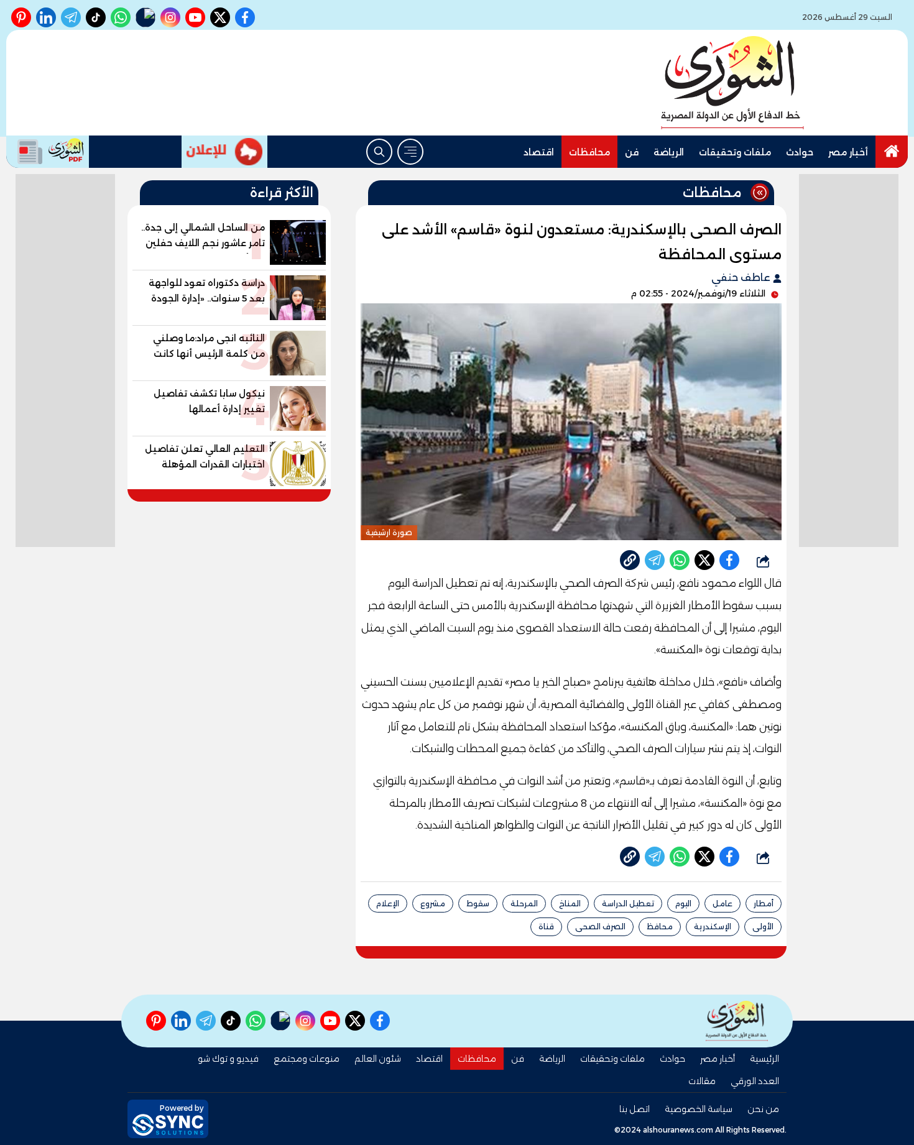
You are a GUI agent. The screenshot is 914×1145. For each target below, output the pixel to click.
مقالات (702, 1081)
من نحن (763, 1109)
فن (632, 152)
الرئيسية (764, 1058)
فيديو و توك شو (228, 1058)
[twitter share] (704, 560)
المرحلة (524, 903)
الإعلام (387, 903)
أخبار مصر (848, 152)
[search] (379, 152)
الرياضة (668, 152)
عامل (722, 903)
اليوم (683, 903)
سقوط (477, 903)
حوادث (799, 152)
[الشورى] (732, 82)
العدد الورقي (755, 1081)
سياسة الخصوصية (698, 1109)
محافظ (660, 926)
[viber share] (655, 560)
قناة (546, 926)
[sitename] (737, 1021)
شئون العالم (377, 1058)
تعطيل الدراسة (628, 903)
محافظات (589, 152)
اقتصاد (539, 152)
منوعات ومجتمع (306, 1058)
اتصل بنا (634, 1109)
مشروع (432, 903)
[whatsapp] (630, 560)
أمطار (763, 903)
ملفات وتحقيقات (735, 152)
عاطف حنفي (742, 277)
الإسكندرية (712, 926)
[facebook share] (729, 560)
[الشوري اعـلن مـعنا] (224, 152)
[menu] (410, 152)
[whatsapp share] (680, 560)
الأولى (762, 926)
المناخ (570, 903)
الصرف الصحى (600, 926)
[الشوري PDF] (47, 152)
